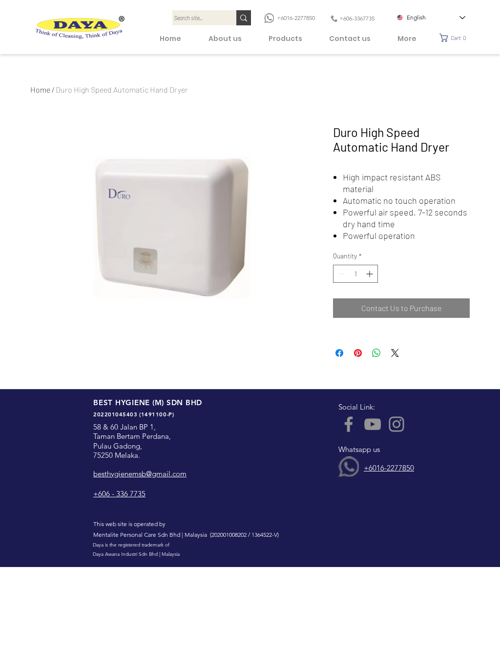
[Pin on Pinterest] (358, 353)
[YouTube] (372, 424)
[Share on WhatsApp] (376, 353)
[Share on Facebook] (339, 353)
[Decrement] (340, 273)
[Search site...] (243, 17)
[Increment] (370, 273)
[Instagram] (396, 424)
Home (40, 89)
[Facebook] (348, 424)
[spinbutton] (355, 273)
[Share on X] (395, 353)
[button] (455, 38)
